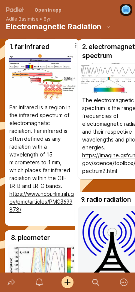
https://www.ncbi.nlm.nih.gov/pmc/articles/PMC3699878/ (41, 202)
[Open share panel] (11, 282)
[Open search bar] (95, 282)
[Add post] (67, 282)
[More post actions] (71, 239)
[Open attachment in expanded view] (42, 77)
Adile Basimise (22, 19)
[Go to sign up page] (126, 10)
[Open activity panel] (39, 282)
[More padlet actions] (124, 282)
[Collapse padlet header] (108, 26)
